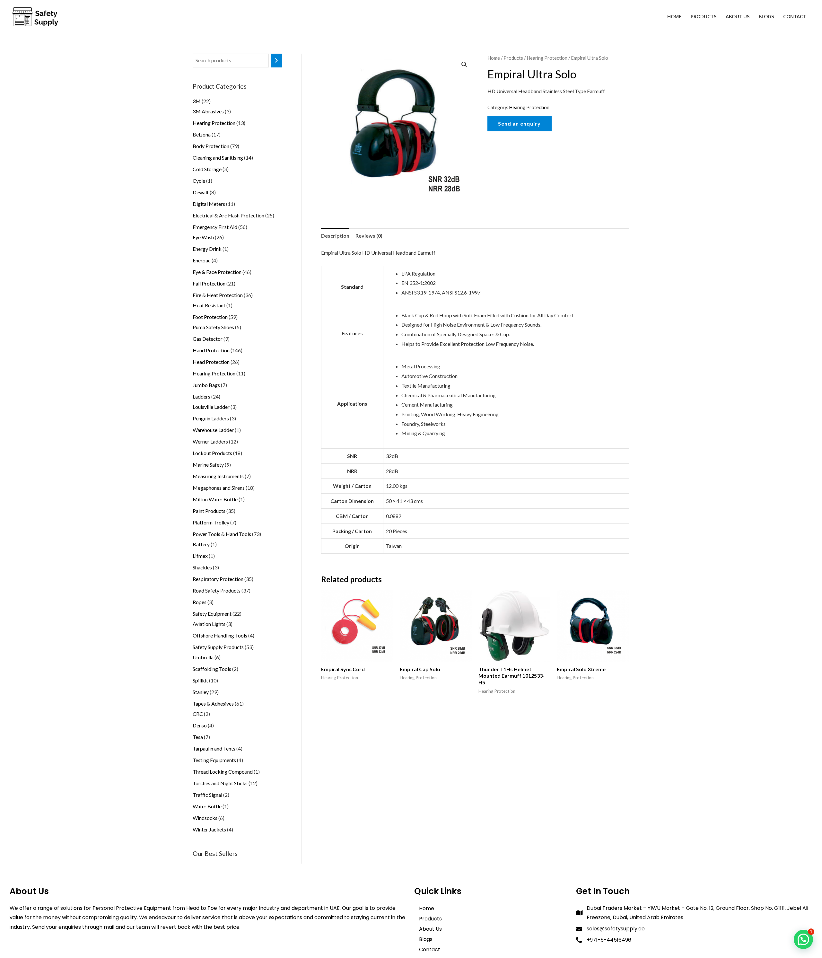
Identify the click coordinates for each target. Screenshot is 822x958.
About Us (737, 16)
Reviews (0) (368, 236)
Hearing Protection (547, 58)
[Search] (276, 60)
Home (674, 16)
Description (335, 236)
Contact (794, 16)
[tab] (335, 235)
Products (703, 16)
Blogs (766, 16)
